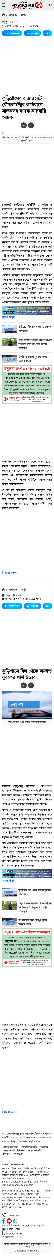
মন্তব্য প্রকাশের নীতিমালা (14, 1150)
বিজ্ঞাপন (7, 1153)
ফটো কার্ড (34, 33)
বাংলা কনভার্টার (35, 1150)
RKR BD (34, 1250)
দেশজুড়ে (13, 15)
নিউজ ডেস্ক (12, 21)
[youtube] (9, 1221)
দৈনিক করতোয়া (10, 1147)
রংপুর (23, 15)
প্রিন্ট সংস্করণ (14, 33)
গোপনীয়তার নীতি (29, 1147)
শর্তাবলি (44, 1147)
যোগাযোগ (18, 1153)
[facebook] (3, 1221)
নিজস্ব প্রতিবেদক (13, 595)
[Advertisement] (27, 68)
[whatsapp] (15, 1221)
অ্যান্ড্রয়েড (9, 1237)
